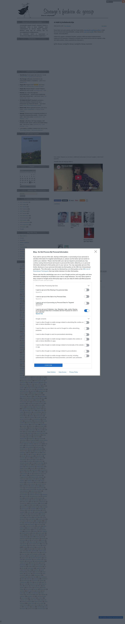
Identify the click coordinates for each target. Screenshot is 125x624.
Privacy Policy (73, 372)
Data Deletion (51, 372)
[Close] (96, 252)
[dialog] (62, 312)
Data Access (62, 372)
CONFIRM (48, 365)
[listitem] (62, 286)
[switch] (86, 290)
